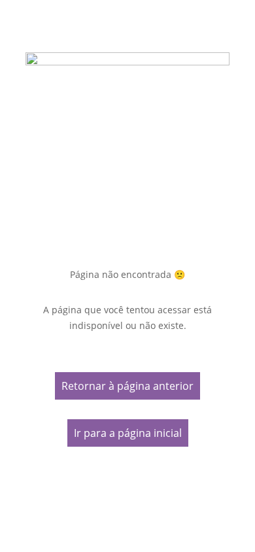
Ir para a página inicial (128, 433)
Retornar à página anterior (127, 386)
